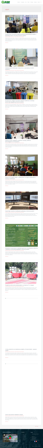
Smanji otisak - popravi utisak (14, 70)
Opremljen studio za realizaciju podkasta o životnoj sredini (19, 211)
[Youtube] (36, 441)
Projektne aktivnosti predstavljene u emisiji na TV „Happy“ (19, 285)
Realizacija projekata (7, 70)
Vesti (18, 70)
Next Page (37, 426)
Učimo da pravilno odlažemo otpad (14, 414)
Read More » (6, 42)
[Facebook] (34, 441)
